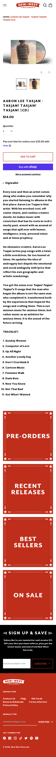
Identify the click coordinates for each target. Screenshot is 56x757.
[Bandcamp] (4, 738)
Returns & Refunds (13, 702)
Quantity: (8, 126)
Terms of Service (38, 702)
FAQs (23, 698)
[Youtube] (36, 738)
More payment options (28, 174)
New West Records (20, 747)
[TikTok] (20, 738)
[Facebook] (9, 738)
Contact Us (9, 698)
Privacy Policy (10, 705)
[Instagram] (15, 738)
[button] (45, 5)
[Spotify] (31, 738)
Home (6, 17)
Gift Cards (36, 698)
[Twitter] (25, 738)
